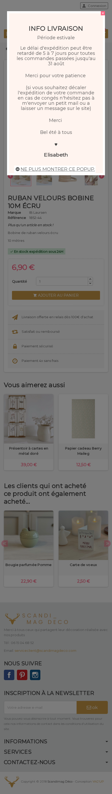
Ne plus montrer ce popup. (58, 169)
